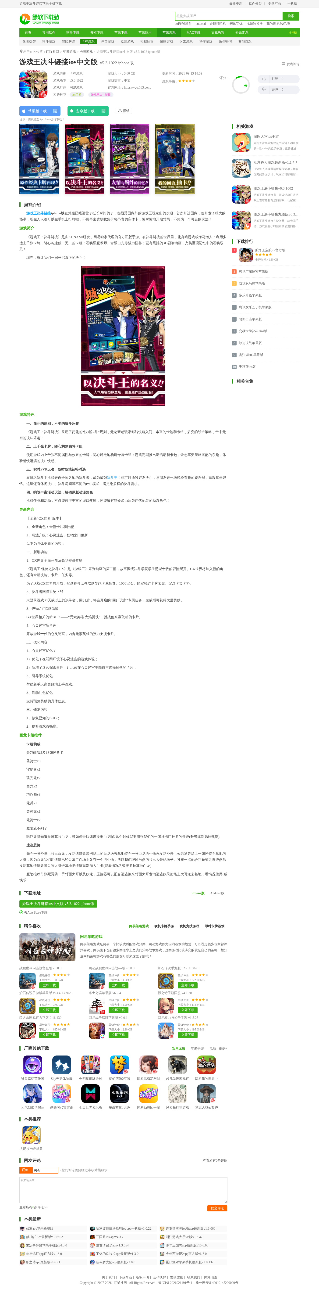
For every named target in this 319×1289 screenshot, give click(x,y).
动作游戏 (205, 41)
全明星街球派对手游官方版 (90, 1082)
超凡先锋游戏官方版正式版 (177, 1082)
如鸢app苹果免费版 (39, 1228)
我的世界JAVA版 (278, 23)
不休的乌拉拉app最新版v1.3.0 (117, 1254)
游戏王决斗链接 (101, 94)
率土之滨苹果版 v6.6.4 (105, 993)
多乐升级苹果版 (250, 295)
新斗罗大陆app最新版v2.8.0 (115, 1262)
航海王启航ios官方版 (270, 250)
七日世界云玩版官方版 (90, 1111)
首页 (28, 32)
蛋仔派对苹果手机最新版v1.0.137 (189, 1262)
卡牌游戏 (88, 41)
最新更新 (235, 3)
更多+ (223, 1048)
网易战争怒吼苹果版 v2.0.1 (108, 1018)
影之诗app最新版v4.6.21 (43, 1262)
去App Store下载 (35, 912)
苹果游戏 (169, 32)
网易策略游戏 (91, 937)
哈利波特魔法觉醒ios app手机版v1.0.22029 (126, 1228)
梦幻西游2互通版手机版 (119, 1082)
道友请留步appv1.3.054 (112, 1245)
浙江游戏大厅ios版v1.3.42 (184, 1237)
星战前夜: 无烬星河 (119, 1111)
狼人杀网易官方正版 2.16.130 (40, 1018)
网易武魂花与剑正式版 (148, 1082)
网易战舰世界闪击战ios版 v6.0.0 (112, 968)
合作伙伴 (159, 1277)
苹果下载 (121, 32)
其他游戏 (245, 41)
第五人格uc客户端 (206, 1111)
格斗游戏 (48, 41)
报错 (125, 111)
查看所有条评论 (215, 1160)
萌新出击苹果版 (250, 319)
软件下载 (72, 32)
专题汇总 (274, 3)
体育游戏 (107, 41)
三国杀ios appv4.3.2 (110, 1237)
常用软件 (48, 32)
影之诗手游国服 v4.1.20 (175, 993)
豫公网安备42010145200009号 (217, 1283)
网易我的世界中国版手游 (206, 1082)
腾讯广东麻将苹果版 (253, 271)
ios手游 (76, 94)
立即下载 (49, 985)
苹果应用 (145, 32)
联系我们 (193, 1277)
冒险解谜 (68, 41)
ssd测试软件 (183, 23)
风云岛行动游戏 (177, 1107)
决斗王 (112, 478)
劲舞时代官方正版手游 (61, 1111)
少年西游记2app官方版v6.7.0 (186, 1254)
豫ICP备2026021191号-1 (175, 1283)
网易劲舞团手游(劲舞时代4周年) (148, 1111)
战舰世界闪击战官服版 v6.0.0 (40, 968)
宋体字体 (236, 23)
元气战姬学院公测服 (32, 1111)
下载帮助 (125, 1277)
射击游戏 (186, 41)
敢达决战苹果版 (250, 343)
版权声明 (142, 1277)
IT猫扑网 (52, 52)
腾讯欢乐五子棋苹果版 (255, 307)
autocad (201, 23)
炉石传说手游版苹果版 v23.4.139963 (45, 993)
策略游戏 (166, 41)
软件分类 (255, 3)
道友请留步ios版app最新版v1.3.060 (190, 1228)
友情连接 (176, 1277)
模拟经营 (146, 41)
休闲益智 (29, 41)
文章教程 (217, 32)
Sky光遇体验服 (61, 1079)
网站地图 (210, 1277)
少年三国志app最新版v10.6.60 (187, 1245)
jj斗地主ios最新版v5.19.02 (44, 1237)
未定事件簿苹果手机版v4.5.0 (46, 1245)
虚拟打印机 (217, 23)
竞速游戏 (127, 41)
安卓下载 (96, 32)
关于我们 (108, 1277)
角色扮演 (225, 41)
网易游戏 (76, 87)
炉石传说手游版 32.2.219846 (178, 968)
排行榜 (292, 32)
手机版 (292, 3)
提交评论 (217, 1208)
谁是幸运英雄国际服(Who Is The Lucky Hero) (32, 1086)
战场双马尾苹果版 (252, 283)
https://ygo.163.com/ (137, 87)
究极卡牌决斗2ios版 (253, 331)
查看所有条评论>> (33, 1207)
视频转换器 (254, 23)
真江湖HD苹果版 (251, 355)
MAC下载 (193, 32)
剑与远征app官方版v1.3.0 (44, 1254)
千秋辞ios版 (247, 367)
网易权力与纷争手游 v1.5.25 (178, 1018)
